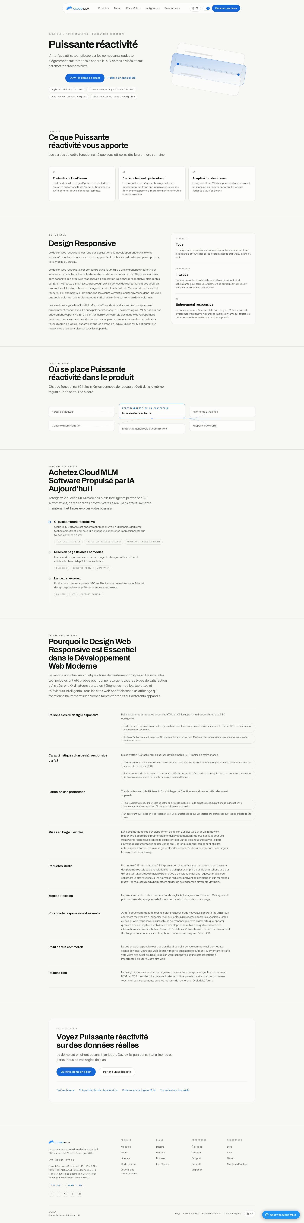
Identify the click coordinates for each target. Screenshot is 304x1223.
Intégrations (153, 8)
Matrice (160, 1152)
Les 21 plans (162, 1164)
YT (65, 1194)
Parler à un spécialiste (121, 77)
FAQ (229, 1152)
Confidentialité (191, 1213)
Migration (197, 1169)
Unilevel (160, 1158)
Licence (125, 1158)
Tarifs (124, 1152)
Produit (102, 8)
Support (196, 1158)
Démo (117, 8)
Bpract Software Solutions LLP (64, 1215)
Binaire (160, 1146)
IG (79, 1194)
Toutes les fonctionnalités (174, 1090)
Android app (75, 1185)
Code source (128, 1164)
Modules (126, 1146)
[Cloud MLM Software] (77, 8)
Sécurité (196, 1164)
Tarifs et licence (65, 1090)
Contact (196, 1152)
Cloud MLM (55, 34)
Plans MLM (132, 8)
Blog (229, 1146)
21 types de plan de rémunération (98, 1090)
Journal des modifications (129, 1171)
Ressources (171, 8)
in (51, 1194)
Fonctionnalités (77, 34)
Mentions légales (236, 1164)
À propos (197, 1146)
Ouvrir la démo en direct (85, 77)
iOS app (56, 1185)
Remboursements (211, 1213)
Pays (177, 1213)
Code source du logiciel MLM (139, 1090)
